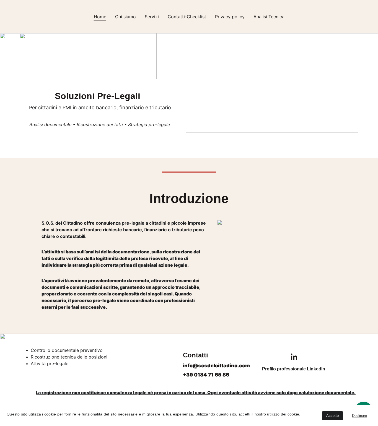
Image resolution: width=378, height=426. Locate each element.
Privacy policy (230, 16)
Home (100, 16)
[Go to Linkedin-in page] (294, 357)
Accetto (332, 416)
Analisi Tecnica (268, 16)
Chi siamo (125, 16)
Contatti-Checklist (187, 16)
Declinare (359, 416)
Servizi (152, 16)
